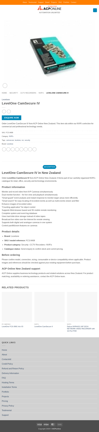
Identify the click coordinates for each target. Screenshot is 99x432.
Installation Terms (9, 387)
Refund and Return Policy (13, 369)
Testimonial (32, 2)
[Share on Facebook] (8, 149)
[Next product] (4, 111)
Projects (54, 2)
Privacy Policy (8, 406)
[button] (3, 10)
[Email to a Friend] (17, 149)
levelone (18, 140)
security (27, 140)
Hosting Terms (8, 383)
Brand (47, 2)
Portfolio (66, 2)
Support (41, 2)
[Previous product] (9, 111)
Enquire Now (11, 118)
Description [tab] (49, 167)
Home (4, 93)
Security (13, 93)
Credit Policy (7, 364)
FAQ (60, 2)
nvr (23, 140)
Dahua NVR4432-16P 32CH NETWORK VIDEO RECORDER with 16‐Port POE (81, 329)
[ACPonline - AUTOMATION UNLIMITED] (49, 8)
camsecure (10, 140)
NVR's (41, 93)
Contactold (6, 359)
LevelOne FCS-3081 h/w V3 (12, 326)
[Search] (95, 10)
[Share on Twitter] (13, 149)
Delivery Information (10, 373)
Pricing (5, 401)
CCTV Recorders (28, 93)
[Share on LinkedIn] (30, 149)
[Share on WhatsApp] (4, 149)
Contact (73, 2)
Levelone (6, 100)
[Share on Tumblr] (34, 149)
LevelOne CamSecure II (43, 326)
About (25, 2)
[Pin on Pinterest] (21, 149)
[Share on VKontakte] (26, 149)
